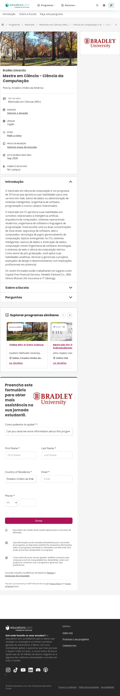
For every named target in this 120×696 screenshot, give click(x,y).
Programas (47, 5)
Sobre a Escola (27, 14)
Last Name (48, 448)
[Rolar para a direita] (116, 24)
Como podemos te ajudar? (21, 424)
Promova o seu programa (75, 639)
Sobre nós (67, 632)
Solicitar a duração (17, 113)
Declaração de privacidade (17, 575)
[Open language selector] (104, 5)
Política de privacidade (89, 687)
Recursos (70, 5)
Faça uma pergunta (51, 14)
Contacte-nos (69, 645)
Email (45, 472)
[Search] (97, 5)
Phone (10, 495)
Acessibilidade (107, 687)
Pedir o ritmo (14, 135)
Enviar (38, 520)
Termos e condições (67, 687)
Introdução (8, 14)
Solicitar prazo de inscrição (22, 147)
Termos (50, 572)
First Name (12, 448)
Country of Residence (18, 472)
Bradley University (14, 70)
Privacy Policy (55, 583)
